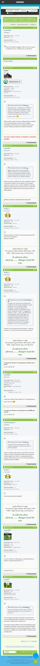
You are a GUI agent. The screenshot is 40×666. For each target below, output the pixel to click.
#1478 (34, 467)
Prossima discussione (27, 646)
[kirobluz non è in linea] (8, 215)
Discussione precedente (13, 646)
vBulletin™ (19, 659)
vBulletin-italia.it (25, 663)
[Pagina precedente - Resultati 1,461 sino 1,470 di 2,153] (27, 10)
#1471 (34, 27)
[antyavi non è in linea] (8, 75)
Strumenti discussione (22, 24)
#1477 (34, 419)
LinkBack (12, 24)
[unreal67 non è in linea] (8, 585)
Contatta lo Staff (24, 651)
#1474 (34, 205)
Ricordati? (10, 13)
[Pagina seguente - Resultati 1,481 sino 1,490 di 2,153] (30, 10)
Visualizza (32, 24)
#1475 (34, 269)
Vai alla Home (32, 651)
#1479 (34, 527)
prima (24, 10)
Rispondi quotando (32, 55)
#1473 (34, 145)
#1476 (34, 372)
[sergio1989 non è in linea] (8, 536)
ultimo (33, 10)
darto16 (6, 367)
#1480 (34, 576)
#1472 (34, 67)
